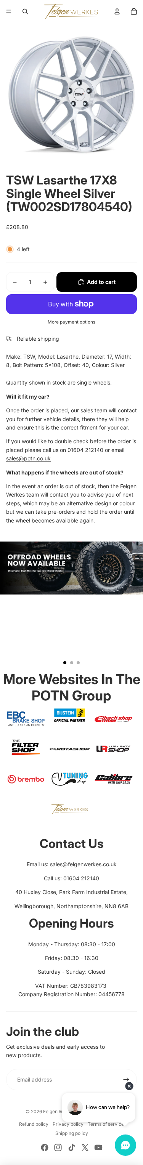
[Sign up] (126, 1079)
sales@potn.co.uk (28, 458)
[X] (85, 1147)
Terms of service (106, 1124)
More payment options (71, 322)
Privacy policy (68, 1124)
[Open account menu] (117, 11)
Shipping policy (71, 1133)
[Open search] (25, 11)
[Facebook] (44, 1147)
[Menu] (9, 11)
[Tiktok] (71, 1147)
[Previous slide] (9, 606)
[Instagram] (58, 1147)
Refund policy (33, 1124)
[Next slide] (134, 606)
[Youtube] (98, 1147)
